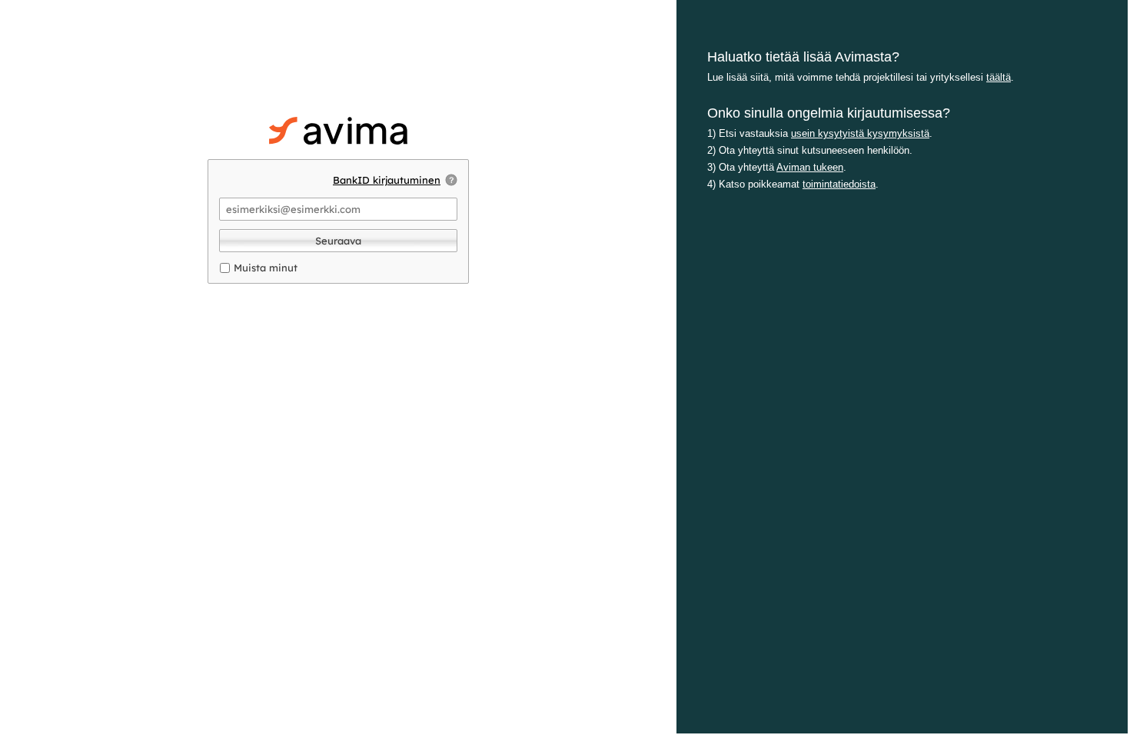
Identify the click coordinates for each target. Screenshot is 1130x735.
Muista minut (265, 267)
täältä (998, 77)
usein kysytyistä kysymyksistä (860, 133)
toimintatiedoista (839, 184)
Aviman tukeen (809, 167)
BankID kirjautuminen (386, 180)
